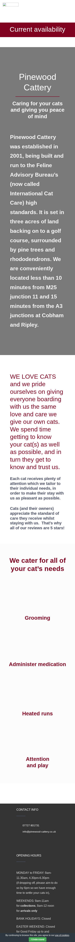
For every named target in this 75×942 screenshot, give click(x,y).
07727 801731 (31, 825)
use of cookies (62, 935)
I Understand (37, 939)
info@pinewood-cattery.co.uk (39, 831)
